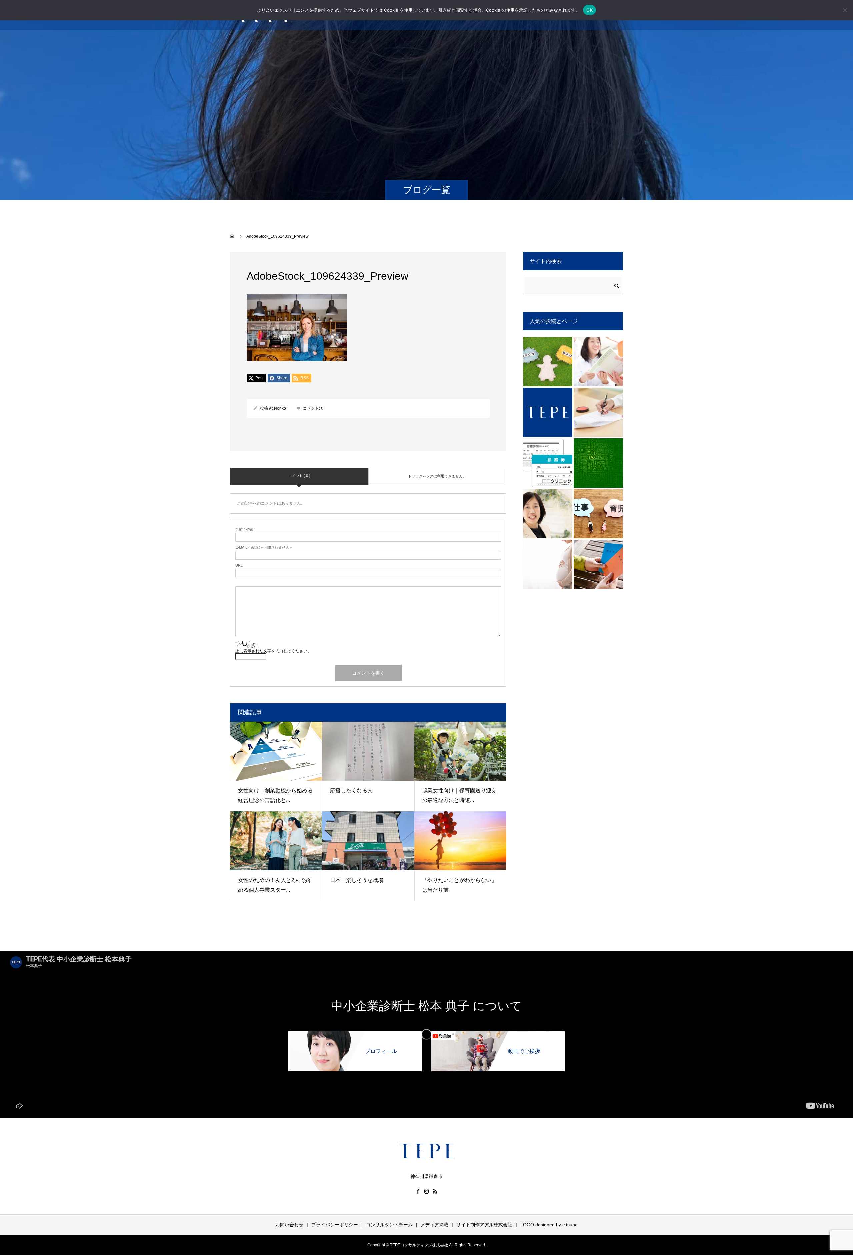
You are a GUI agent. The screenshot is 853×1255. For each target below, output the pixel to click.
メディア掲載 (434, 1224)
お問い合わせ (289, 1224)
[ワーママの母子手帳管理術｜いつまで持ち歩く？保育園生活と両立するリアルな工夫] (598, 361)
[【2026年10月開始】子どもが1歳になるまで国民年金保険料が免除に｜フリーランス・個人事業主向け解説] (598, 513)
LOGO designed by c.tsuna (549, 1224)
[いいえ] (844, 10)
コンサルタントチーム (389, 1224)
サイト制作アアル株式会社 (484, 1224)
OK (589, 10)
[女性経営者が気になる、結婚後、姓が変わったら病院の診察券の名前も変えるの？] (547, 463)
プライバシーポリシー (334, 1224)
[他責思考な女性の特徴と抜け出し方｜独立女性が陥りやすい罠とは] (547, 361)
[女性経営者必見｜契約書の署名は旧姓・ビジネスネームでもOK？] (598, 412)
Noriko (280, 408)
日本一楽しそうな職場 (356, 880)
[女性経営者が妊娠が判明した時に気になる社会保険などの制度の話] (598, 564)
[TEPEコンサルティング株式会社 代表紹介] (547, 513)
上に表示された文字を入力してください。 (273, 651)
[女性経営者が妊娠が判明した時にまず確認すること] (547, 564)
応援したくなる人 (351, 790)
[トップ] (547, 412)
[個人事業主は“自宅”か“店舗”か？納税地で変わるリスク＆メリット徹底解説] (598, 463)
